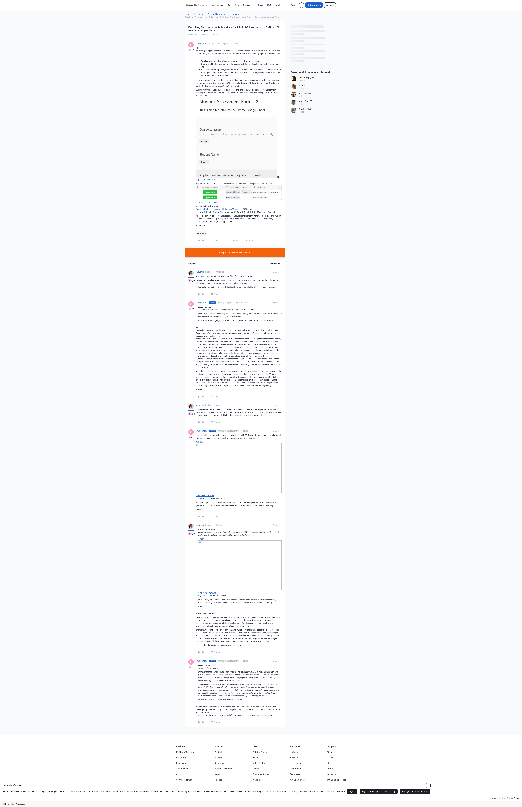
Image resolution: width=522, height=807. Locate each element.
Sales (217, 774)
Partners (294, 751)
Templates (295, 774)
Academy (279, 5)
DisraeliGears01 (305, 101)
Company (331, 746)
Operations (219, 763)
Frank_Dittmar (202, 43)
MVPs (269, 5)
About (330, 751)
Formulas (234, 14)
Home (188, 14)
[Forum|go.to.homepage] (197, 5)
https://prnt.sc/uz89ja (205, 179)
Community (199, 14)
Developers (295, 763)
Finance (218, 779)
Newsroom (332, 774)
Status (330, 768)
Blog (329, 763)
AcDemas (303, 85)
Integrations (182, 757)
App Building (182, 768)
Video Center (259, 763)
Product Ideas (249, 5)
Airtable (199, 442)
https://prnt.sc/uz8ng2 (208, 202)
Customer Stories (261, 774)
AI (177, 774)
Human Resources (223, 768)
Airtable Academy (261, 751)
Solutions (219, 746)
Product (218, 751)
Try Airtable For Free (336, 779)
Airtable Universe (298, 779)
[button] (314, 5)
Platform (180, 746)
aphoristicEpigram (306, 77)
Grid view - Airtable (205, 495)
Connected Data (184, 779)
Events (261, 5)
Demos (256, 768)
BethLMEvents (305, 93)
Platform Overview (185, 751)
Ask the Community (217, 14)
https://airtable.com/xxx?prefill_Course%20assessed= (220, 209)
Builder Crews (234, 5)
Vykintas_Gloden (306, 109)
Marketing (219, 757)
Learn (255, 746)
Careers (330, 757)
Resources (295, 746)
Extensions (181, 763)
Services (294, 757)
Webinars (257, 779)
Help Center (292, 5)
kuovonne (200, 272)
